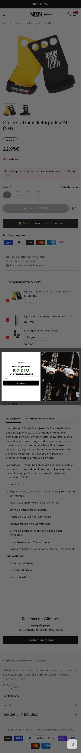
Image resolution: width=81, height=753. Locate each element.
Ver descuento (21, 383)
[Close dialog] (77, 353)
